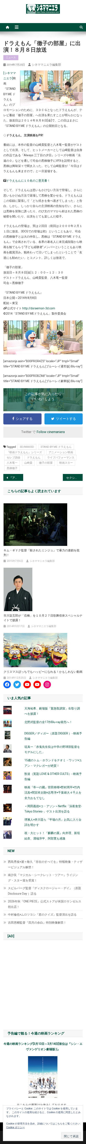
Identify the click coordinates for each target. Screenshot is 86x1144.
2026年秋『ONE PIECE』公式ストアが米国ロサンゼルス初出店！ (44, 904)
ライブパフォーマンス (60, 457)
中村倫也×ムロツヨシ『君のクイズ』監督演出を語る (42, 914)
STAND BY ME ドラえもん (56, 446)
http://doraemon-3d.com (38, 308)
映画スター (66, 462)
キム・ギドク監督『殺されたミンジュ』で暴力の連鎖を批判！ (42, 553)
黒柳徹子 (12, 468)
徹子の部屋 (46, 462)
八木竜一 (12, 462)
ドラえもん (33, 457)
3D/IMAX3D (27, 446)
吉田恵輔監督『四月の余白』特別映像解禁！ (37, 922)
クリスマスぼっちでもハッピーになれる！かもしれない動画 (43, 671)
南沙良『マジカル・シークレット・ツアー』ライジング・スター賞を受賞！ (43, 877)
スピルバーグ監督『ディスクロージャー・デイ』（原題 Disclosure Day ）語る (44, 890)
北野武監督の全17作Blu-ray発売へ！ (48, 722)
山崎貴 (28, 462)
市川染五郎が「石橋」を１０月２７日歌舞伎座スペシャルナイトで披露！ (43, 618)
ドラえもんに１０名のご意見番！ (28, 180)
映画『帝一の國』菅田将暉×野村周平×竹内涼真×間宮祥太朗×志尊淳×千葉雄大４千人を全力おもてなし (52, 792)
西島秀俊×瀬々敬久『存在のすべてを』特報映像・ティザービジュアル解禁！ (45, 864)
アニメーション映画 (61, 452)
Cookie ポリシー (15, 1127)
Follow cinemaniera (51, 432)
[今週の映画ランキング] (42, 1077)
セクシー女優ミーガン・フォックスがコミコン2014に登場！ (74, 477)
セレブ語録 (13, 457)
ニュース (11, 57)
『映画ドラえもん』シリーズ (24, 452)
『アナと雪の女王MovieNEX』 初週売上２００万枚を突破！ (16, 477)
